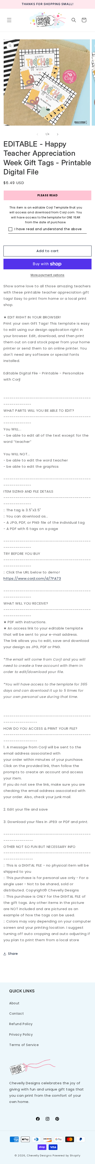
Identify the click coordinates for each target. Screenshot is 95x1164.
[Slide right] (58, 134)
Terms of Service (24, 1045)
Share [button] (13, 953)
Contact (16, 1013)
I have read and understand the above (48, 229)
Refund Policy (21, 1024)
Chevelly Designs (39, 1155)
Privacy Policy (21, 1034)
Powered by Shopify (66, 1155)
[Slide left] (37, 134)
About (14, 1003)
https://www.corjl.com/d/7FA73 (32, 578)
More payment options (48, 275)
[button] (9, 20)
